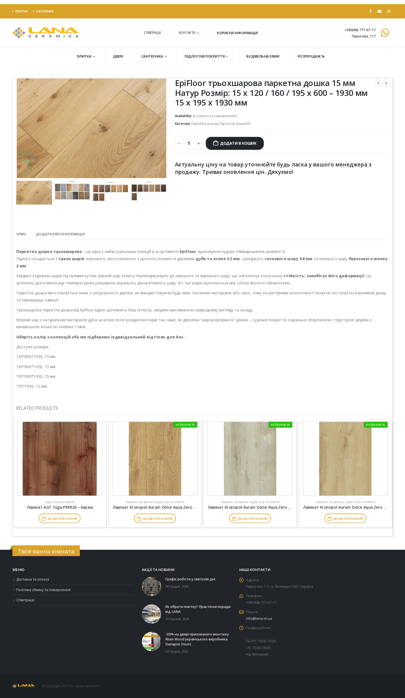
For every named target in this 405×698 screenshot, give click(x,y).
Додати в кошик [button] (62, 518)
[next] (386, 83)
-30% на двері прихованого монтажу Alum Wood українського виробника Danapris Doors (197, 639)
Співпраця (152, 32)
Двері (118, 56)
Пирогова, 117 (364, 36)
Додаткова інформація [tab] (60, 234)
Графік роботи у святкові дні (190, 579)
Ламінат (131, 502)
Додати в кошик (238, 143)
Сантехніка (44, 11)
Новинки (146, 502)
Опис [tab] (21, 234)
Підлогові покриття (205, 56)
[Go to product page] (59, 459)
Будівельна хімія (262, 56)
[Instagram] (388, 11)
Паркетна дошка (204, 123)
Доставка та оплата (32, 579)
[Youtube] (379, 11)
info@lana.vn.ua (259, 618)
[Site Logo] (45, 33)
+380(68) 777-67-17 (360, 30)
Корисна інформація (237, 32)
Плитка (21, 11)
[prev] (378, 83)
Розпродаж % (311, 56)
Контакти (187, 32)
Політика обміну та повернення (43, 589)
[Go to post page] (151, 586)
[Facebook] (370, 11)
